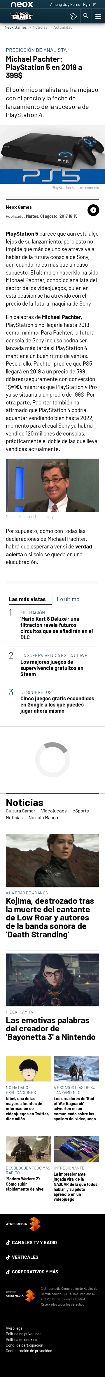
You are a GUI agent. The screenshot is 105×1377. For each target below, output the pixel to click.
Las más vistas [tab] (27, 599)
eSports (81, 810)
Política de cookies (21, 1339)
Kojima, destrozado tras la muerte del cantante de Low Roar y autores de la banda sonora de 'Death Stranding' (50, 917)
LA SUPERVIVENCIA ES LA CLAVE (54, 655)
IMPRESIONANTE (69, 1167)
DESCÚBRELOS (36, 692)
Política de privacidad (23, 1334)
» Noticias (38, 27)
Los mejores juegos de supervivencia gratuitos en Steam (51, 668)
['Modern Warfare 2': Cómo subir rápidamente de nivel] (28, 1149)
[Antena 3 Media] (20, 1296)
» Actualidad (61, 27)
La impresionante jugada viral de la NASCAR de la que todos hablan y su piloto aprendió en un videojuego (75, 1187)
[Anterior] (44, 5)
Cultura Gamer (20, 810)
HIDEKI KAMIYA (19, 1011)
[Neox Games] (28, 16)
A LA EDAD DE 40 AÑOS (27, 892)
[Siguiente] (94, 5)
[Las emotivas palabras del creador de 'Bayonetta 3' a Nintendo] (52, 980)
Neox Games (16, 27)
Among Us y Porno (65, 4)
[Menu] (98, 16)
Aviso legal (14, 1328)
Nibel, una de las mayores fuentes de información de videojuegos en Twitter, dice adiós (27, 1108)
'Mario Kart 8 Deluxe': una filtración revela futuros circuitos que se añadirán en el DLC (56, 628)
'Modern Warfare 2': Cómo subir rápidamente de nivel (25, 1183)
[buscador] (86, 16)
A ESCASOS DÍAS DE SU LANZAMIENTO (74, 1090)
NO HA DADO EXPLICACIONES (21, 1090)
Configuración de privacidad (29, 1351)
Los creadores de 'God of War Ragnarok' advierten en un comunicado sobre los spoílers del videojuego (75, 1108)
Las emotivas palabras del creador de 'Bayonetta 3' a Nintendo (51, 1028)
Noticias (24, 802)
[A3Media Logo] (23, 1229)
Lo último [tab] (68, 599)
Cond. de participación (24, 1345)
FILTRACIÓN (32, 612)
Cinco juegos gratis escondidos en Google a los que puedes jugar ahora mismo (57, 704)
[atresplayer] (73, 16)
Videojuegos (54, 810)
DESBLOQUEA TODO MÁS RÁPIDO (28, 1170)
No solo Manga (43, 817)
